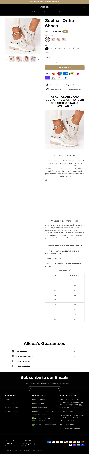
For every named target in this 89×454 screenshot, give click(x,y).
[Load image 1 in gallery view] (12, 59)
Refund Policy (10, 404)
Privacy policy (27, 450)
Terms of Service (11, 408)
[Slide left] (6, 59)
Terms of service (37, 450)
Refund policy (18, 450)
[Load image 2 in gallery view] (19, 59)
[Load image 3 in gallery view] (26, 59)
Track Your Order (11, 412)
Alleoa (11, 450)
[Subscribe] (59, 388)
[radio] (47, 39)
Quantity (47, 57)
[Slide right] (39, 59)
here (80, 405)
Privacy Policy (10, 399)
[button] (7, 7)
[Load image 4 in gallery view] (33, 59)
